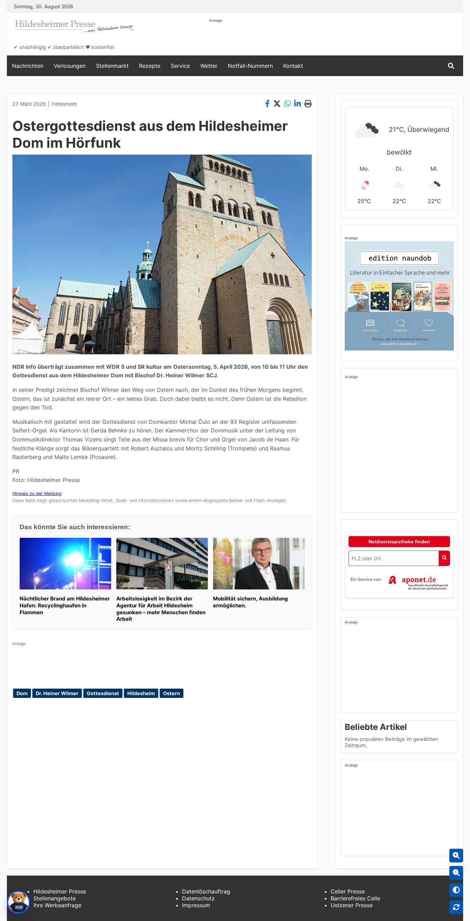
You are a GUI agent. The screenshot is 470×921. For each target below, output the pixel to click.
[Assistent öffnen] (18, 902)
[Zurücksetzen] (456, 907)
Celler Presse (348, 891)
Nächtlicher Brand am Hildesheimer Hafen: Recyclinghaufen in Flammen (65, 605)
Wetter (208, 65)
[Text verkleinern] (456, 873)
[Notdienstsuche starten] (444, 558)
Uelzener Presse (352, 905)
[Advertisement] (334, 38)
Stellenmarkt (112, 65)
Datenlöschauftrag (206, 891)
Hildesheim (64, 104)
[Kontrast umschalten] (456, 890)
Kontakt (293, 65)
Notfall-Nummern (250, 65)
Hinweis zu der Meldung (37, 493)
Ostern (171, 693)
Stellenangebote (54, 898)
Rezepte (149, 65)
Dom (22, 693)
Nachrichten (27, 65)
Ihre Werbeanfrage (57, 905)
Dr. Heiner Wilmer (57, 693)
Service (180, 65)
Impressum (196, 905)
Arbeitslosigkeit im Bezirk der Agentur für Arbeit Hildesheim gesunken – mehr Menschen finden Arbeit (160, 608)
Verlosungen (70, 65)
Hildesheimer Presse (59, 891)
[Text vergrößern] (456, 855)
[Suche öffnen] (451, 66)
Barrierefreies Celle (355, 898)
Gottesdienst (103, 693)
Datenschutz (198, 898)
